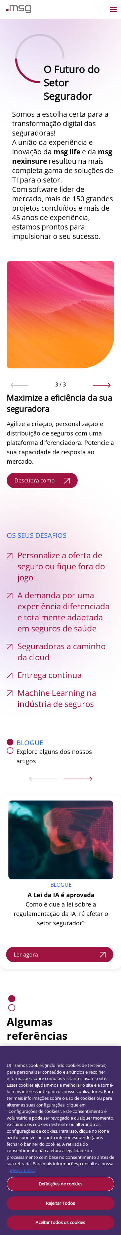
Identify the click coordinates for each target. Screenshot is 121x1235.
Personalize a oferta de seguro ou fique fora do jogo (61, 566)
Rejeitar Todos (60, 1203)
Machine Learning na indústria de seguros (56, 698)
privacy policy (22, 1170)
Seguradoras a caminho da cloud (61, 651)
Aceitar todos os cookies (60, 1222)
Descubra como (34, 480)
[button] (19, 385)
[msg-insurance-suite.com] (18, 11)
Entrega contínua (49, 674)
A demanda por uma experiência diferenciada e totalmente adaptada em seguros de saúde (63, 611)
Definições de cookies (60, 1184)
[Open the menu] (113, 9)
